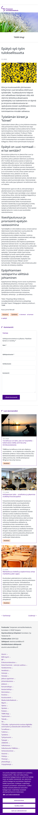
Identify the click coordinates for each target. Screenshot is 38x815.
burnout (30, 314)
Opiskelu (4, 708)
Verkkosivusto (7, 364)
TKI (2, 722)
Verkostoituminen (7, 751)
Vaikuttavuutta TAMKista (9, 748)
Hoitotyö (4, 673)
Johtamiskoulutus (7, 681)
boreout (23, 314)
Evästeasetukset (19, 800)
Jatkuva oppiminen (7, 679)
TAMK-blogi (19, 37)
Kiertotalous (5, 692)
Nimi (4, 345)
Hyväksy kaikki (19, 806)
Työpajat (4, 740)
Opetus (4, 706)
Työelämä (14, 314)
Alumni (3, 654)
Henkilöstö (5, 670)
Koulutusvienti (6, 697)
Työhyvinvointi (6, 737)
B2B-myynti (5, 657)
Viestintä (4, 754)
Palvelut (4, 711)
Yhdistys (4, 756)
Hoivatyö (4, 676)
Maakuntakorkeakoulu (9, 700)
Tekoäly (4, 719)
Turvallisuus (5, 729)
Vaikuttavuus (5, 745)
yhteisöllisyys (6, 762)
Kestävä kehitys (6, 689)
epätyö (5, 318)
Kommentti (6, 373)
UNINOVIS (4, 743)
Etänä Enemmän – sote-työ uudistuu (13, 665)
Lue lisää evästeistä (12, 794)
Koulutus (5, 314)
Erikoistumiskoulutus (8, 662)
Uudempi (32, 615)
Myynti (3, 703)
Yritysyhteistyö (6, 764)
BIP (2, 660)
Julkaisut (4, 684)
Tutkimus (4, 732)
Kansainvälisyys (6, 687)
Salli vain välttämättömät (19, 811)
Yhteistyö (4, 759)
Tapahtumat (5, 716)
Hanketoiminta (6, 668)
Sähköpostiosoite (8, 354)
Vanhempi (6, 615)
